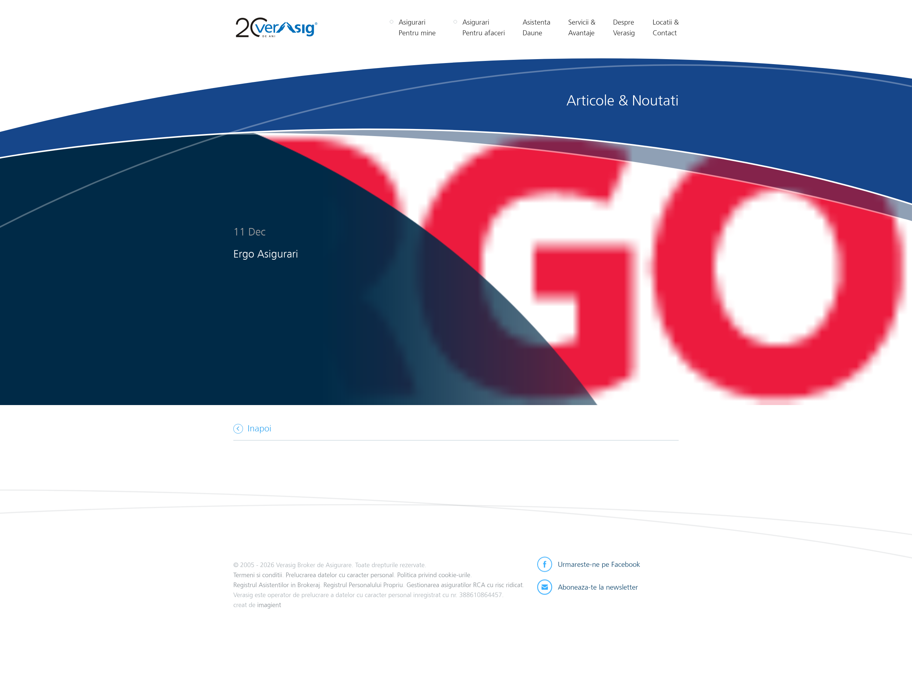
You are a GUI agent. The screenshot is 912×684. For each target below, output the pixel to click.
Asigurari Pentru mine (417, 27)
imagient (269, 604)
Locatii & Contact (666, 27)
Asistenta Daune (536, 27)
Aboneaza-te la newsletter (598, 587)
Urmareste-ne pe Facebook (599, 564)
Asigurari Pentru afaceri (483, 27)
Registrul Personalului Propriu (363, 585)
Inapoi (259, 428)
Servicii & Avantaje (581, 27)
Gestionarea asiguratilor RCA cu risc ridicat (464, 585)
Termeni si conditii (257, 575)
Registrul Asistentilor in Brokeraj (276, 585)
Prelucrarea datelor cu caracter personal (340, 575)
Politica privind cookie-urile (433, 575)
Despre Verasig (624, 27)
